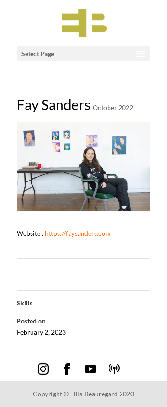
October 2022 (113, 107)
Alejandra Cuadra (46, 270)
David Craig (129, 270)
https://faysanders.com (77, 233)
